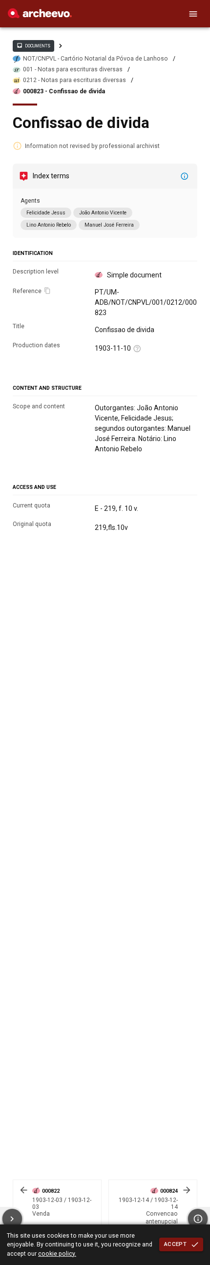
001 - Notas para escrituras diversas (73, 69)
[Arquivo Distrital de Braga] (40, 16)
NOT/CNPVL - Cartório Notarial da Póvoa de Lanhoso (95, 58)
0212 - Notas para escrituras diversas (74, 80)
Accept (175, 1244)
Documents (33, 45)
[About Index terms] (184, 176)
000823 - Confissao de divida (64, 91)
